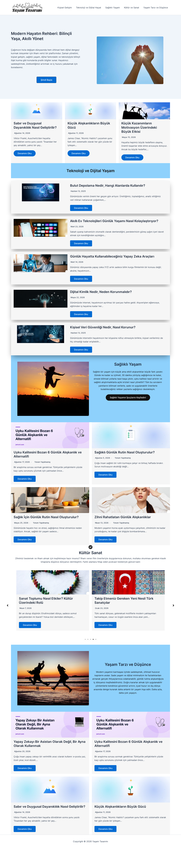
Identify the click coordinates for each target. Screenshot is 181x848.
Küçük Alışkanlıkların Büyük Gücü (120, 806)
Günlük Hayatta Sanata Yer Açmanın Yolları (127, 598)
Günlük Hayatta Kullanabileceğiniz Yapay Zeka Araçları (112, 256)
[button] (46, 80)
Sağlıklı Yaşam (112, 7)
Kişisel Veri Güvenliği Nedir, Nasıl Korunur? (102, 327)
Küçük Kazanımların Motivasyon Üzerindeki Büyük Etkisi (139, 127)
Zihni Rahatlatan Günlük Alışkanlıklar (122, 517)
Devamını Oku (25, 153)
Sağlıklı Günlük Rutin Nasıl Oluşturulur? (124, 452)
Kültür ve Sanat (131, 7)
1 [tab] (85, 639)
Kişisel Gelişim (65, 7)
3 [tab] (90, 639)
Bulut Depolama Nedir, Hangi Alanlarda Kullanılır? (107, 185)
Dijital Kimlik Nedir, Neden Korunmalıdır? (101, 292)
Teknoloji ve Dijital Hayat (88, 7)
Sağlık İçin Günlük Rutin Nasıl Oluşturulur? (46, 517)
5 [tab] (95, 639)
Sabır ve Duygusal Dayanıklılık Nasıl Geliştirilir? (49, 806)
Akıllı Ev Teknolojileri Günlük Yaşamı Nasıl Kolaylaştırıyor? (114, 221)
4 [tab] (93, 639)
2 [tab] (88, 639)
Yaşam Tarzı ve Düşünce (155, 7)
